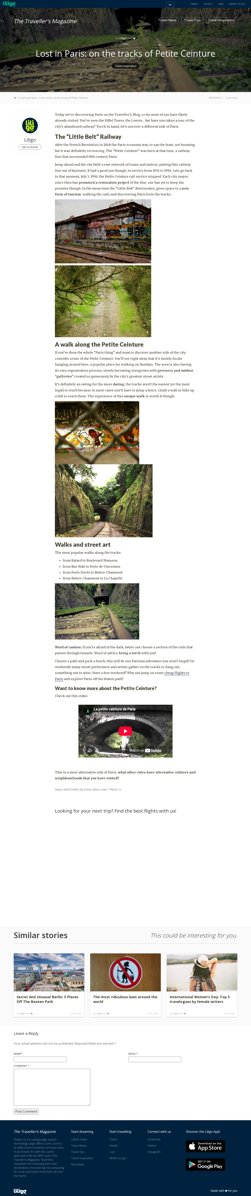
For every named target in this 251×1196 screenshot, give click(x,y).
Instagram (154, 1152)
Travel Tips (192, 20)
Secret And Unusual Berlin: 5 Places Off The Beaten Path (47, 999)
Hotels (113, 1145)
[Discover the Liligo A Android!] (205, 1164)
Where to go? (118, 1158)
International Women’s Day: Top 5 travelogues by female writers (200, 999)
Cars (112, 1152)
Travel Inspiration (221, 20)
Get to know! (30, 147)
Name (18, 1053)
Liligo (22, 1013)
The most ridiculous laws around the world (125, 999)
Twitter (152, 1145)
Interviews (77, 1164)
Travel (113, 1139)
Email (133, 1053)
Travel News (167, 20)
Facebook (154, 1139)
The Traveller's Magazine (45, 20)
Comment (21, 1066)
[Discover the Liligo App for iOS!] (205, 1146)
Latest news (79, 1139)
